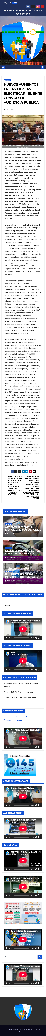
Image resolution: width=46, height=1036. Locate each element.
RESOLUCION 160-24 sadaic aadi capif (20, 698)
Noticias (7, 80)
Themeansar (23, 1032)
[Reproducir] (7, 638)
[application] (23, 629)
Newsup (35, 1029)
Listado (7, 605)
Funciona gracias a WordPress (16, 1029)
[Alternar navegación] (22, 67)
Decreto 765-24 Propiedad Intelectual (19, 692)
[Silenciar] (36, 638)
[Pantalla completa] (39, 638)
